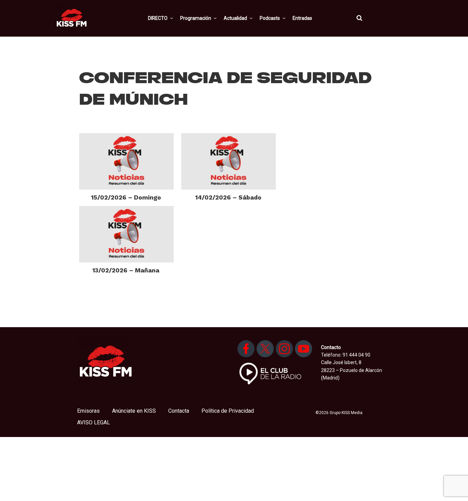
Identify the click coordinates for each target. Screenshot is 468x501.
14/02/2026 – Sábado (228, 197)
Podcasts (270, 18)
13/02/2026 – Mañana (126, 270)
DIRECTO (158, 18)
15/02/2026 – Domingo (126, 197)
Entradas (302, 18)
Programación (195, 18)
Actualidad (235, 18)
